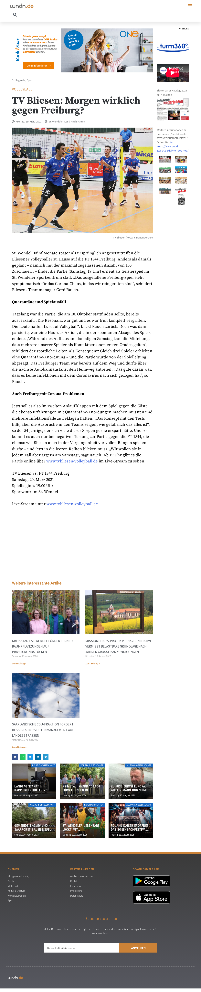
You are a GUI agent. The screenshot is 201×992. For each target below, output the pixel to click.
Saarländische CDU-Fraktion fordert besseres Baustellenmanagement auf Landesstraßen (43, 729)
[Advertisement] (82, 544)
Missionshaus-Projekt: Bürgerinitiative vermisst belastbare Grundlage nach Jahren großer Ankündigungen (118, 646)
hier (171, 142)
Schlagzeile (19, 80)
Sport (30, 80)
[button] (190, 5)
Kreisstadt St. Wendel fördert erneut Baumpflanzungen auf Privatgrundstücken (43, 646)
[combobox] (55, 14)
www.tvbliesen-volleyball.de (72, 461)
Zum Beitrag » (19, 663)
